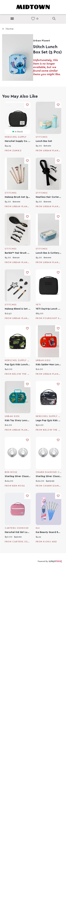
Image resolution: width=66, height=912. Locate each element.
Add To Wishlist (27, 105)
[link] (33, 19)
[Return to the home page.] (33, 6)
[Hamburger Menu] (12, 19)
